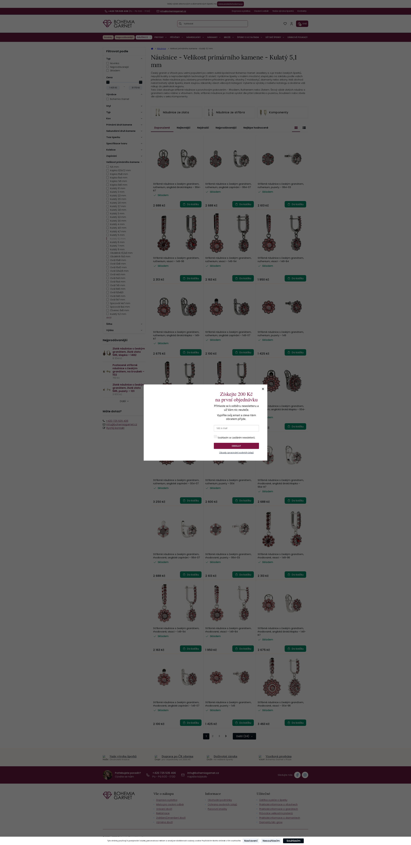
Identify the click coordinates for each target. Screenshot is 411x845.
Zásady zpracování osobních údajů (236, 452)
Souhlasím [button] (293, 841)
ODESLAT (236, 445)
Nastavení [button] (251, 841)
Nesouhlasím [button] (271, 841)
